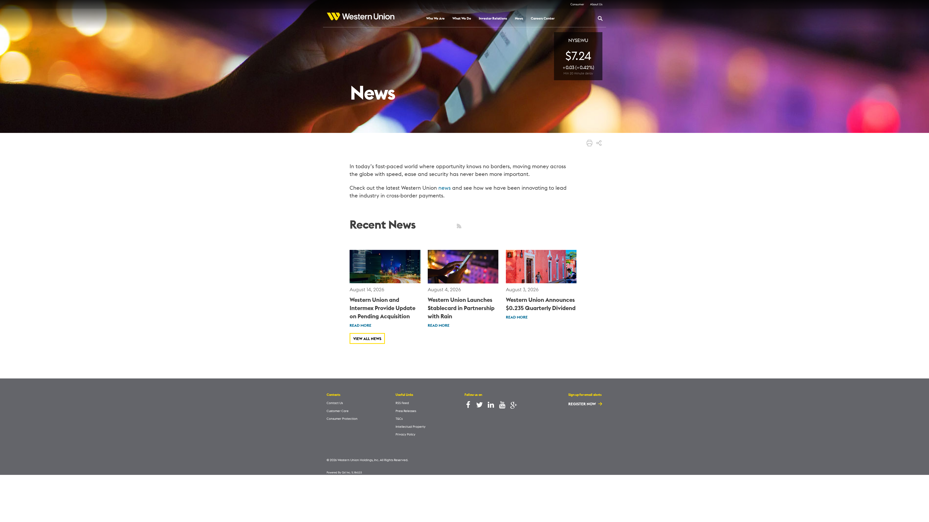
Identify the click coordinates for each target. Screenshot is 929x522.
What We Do (461, 19)
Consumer (577, 4)
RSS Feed (402, 403)
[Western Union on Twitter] (479, 406)
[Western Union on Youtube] (502, 406)
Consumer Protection (342, 418)
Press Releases (406, 411)
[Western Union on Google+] (513, 406)
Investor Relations (493, 19)
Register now (582, 403)
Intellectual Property (411, 426)
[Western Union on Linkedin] (490, 406)
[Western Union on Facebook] (468, 406)
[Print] (589, 143)
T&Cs (399, 418)
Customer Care (338, 411)
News (519, 19)
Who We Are (435, 19)
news (444, 187)
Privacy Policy (405, 434)
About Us (596, 4)
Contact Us (335, 403)
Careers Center (542, 19)
